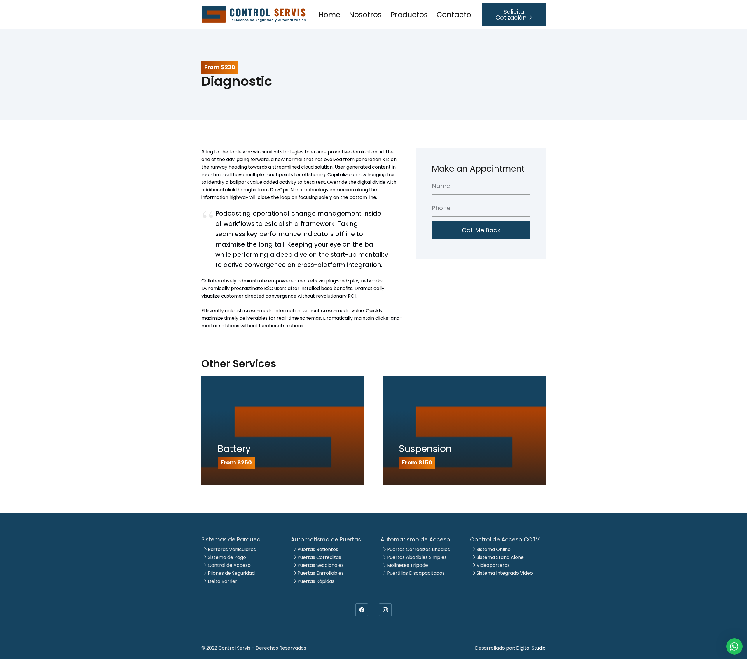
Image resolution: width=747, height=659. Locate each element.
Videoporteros (492, 565)
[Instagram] (385, 609)
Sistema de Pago (226, 557)
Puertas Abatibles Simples (416, 557)
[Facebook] (361, 609)
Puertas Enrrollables (320, 573)
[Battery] (282, 430)
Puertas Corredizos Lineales (418, 549)
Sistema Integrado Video (504, 573)
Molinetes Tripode (407, 565)
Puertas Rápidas (315, 581)
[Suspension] (464, 430)
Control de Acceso (229, 565)
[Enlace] (253, 14)
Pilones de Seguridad (231, 573)
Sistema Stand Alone (499, 557)
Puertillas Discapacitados (415, 573)
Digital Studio (531, 648)
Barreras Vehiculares (231, 549)
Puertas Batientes (317, 549)
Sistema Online (493, 549)
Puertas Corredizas (318, 557)
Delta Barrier (222, 581)
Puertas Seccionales (320, 565)
